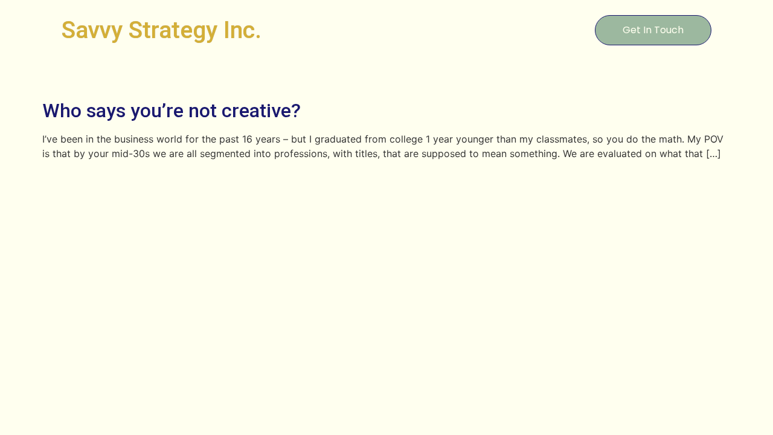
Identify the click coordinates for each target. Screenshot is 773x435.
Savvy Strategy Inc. (161, 30)
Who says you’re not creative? (171, 110)
